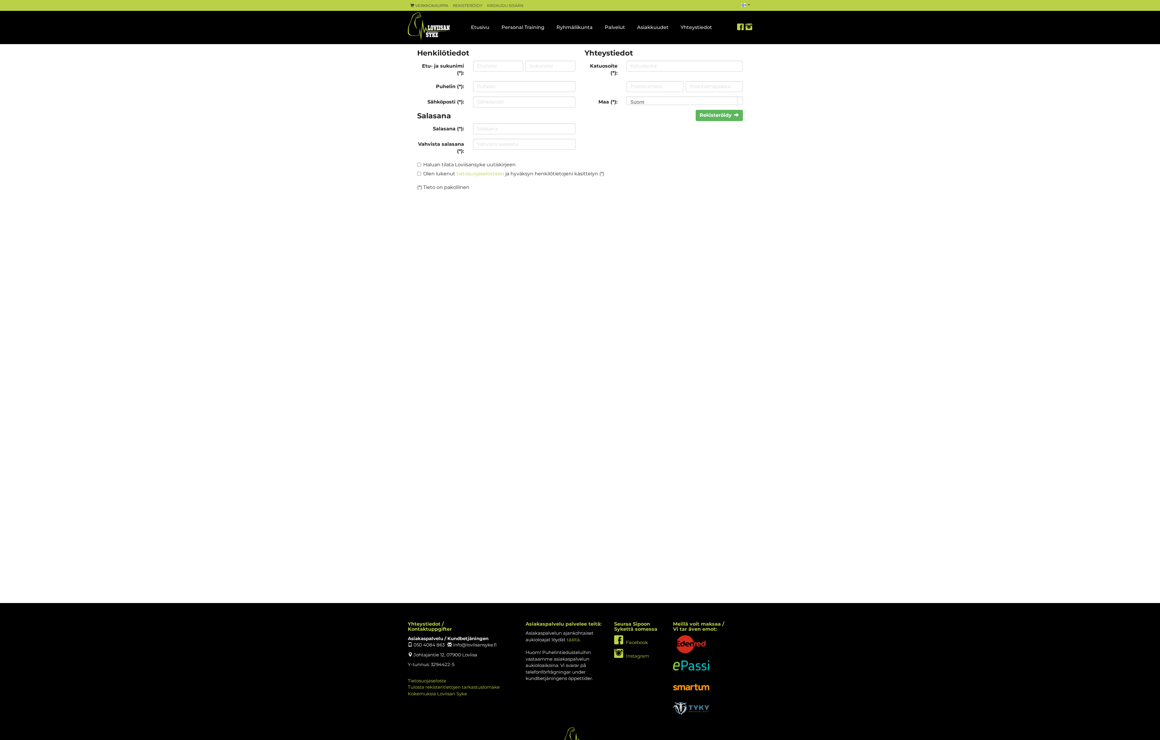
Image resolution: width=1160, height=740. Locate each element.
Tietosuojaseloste (427, 681)
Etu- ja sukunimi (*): (443, 69)
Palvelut (615, 27)
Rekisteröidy (467, 5)
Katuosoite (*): (603, 69)
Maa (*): (607, 102)
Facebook (636, 642)
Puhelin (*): (450, 86)
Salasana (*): (448, 129)
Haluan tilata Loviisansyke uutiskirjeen (469, 164)
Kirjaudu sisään (505, 5)
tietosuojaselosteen (480, 174)
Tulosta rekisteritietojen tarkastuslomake (454, 687)
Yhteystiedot (696, 27)
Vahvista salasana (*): (441, 147)
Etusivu (480, 27)
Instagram (637, 656)
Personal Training (522, 27)
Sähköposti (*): (445, 102)
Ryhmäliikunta (574, 27)
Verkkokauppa (431, 5)
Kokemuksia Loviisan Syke (437, 694)
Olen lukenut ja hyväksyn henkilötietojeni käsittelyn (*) (513, 174)
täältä (573, 640)
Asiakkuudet (653, 27)
